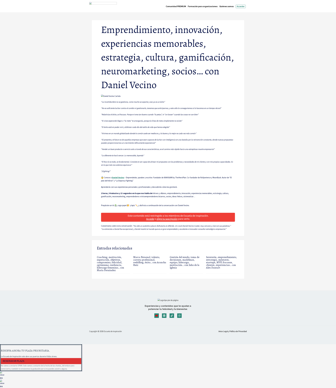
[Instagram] (179, 315)
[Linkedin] (164, 315)
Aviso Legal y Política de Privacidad (233, 331)
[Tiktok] (172, 315)
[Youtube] (156, 315)
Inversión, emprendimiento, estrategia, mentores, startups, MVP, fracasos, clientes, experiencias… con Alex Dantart (221, 262)
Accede (150, 218)
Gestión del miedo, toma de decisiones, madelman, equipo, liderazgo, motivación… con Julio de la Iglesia (184, 262)
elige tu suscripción (167, 218)
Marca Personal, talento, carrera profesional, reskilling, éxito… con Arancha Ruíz (149, 261)
